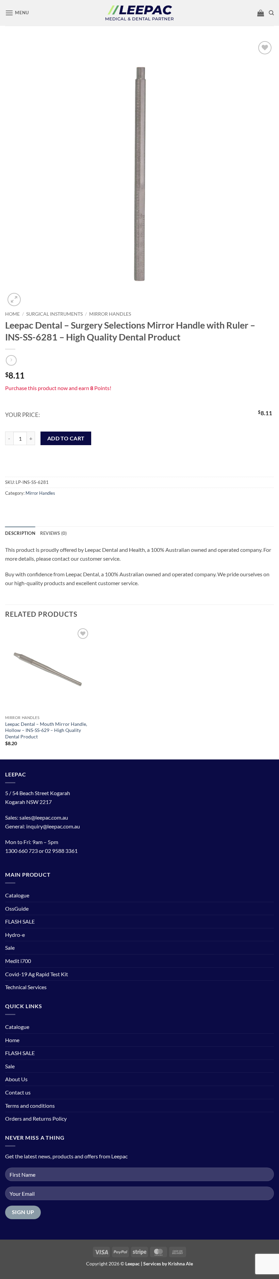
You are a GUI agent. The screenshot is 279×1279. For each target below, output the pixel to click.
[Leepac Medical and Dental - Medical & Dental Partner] (139, 13)
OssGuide (17, 908)
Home (12, 314)
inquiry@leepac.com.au (53, 826)
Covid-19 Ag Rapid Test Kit (36, 974)
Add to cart (66, 438)
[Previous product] (11, 360)
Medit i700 (18, 961)
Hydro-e (15, 934)
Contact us (18, 1092)
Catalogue (17, 895)
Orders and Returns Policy (36, 1118)
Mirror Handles (110, 314)
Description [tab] (20, 533)
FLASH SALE (20, 921)
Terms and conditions (30, 1105)
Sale (10, 947)
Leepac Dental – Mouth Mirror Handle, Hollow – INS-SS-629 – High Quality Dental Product (46, 730)
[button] (17, 12)
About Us (16, 1079)
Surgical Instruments (54, 314)
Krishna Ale (180, 1263)
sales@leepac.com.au (43, 817)
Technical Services (26, 987)
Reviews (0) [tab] (53, 533)
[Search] (271, 12)
